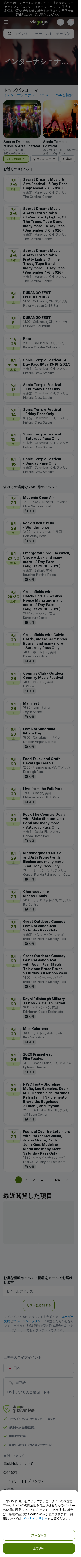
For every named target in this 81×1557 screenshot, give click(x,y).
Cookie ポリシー (36, 1518)
